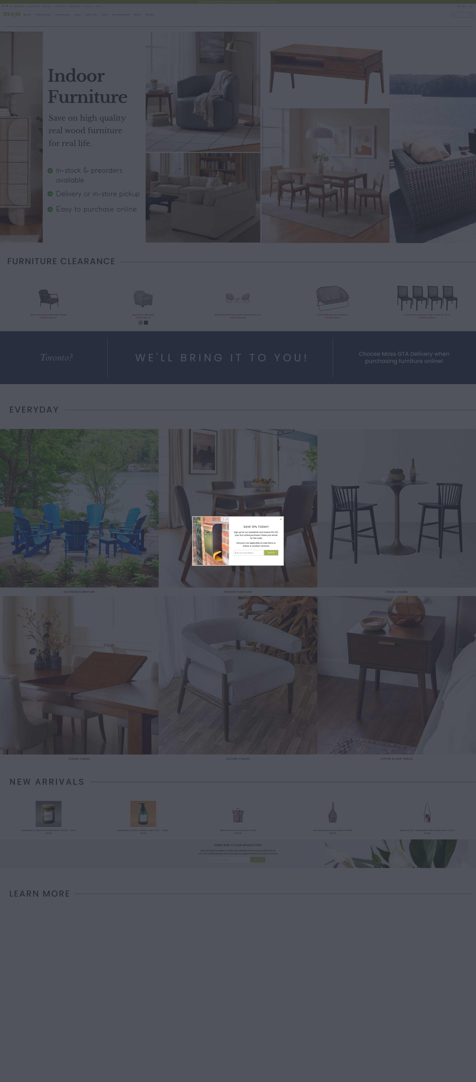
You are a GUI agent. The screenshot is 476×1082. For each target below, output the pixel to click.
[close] (281, 519)
